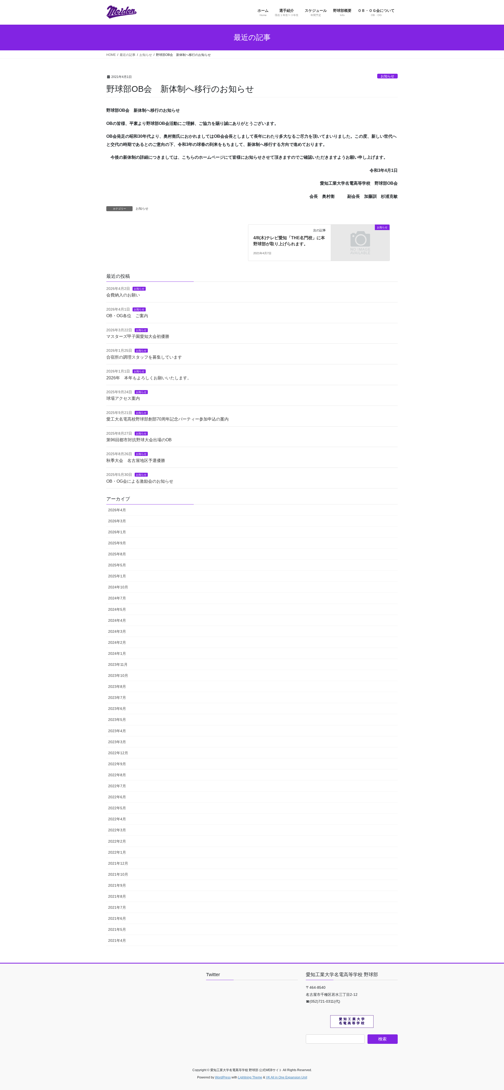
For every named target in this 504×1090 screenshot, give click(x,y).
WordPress (223, 1077)
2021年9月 (117, 885)
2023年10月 (118, 675)
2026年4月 (117, 510)
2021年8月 (117, 896)
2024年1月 (117, 653)
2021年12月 (118, 863)
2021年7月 (117, 907)
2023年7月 (117, 697)
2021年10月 (118, 874)
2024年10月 (118, 587)
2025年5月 (117, 565)
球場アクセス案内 (123, 398)
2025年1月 (117, 576)
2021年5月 (117, 929)
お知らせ (387, 76)
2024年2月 (117, 642)
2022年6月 (117, 797)
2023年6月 (117, 708)
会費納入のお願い (123, 295)
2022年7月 (117, 786)
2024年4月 (117, 620)
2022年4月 (117, 819)
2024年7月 (117, 598)
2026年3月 (117, 521)
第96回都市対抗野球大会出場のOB (139, 440)
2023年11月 (118, 664)
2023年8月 (117, 686)
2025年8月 (117, 554)
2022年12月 (118, 753)
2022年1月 (117, 852)
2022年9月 (117, 764)
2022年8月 (117, 775)
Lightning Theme (250, 1077)
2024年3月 (117, 631)
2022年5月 (117, 808)
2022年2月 (117, 841)
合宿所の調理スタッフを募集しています (144, 357)
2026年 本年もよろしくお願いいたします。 (148, 378)
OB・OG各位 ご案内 (127, 315)
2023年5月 (117, 719)
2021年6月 (117, 918)
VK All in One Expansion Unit (286, 1077)
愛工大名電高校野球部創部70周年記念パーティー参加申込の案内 (167, 419)
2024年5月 (117, 609)
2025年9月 (117, 543)
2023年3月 (117, 742)
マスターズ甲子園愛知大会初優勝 (137, 336)
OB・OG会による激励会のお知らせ (139, 481)
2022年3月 (117, 830)
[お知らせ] (360, 242)
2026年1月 (117, 532)
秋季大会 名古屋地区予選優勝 (135, 460)
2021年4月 (117, 940)
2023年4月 (117, 731)
